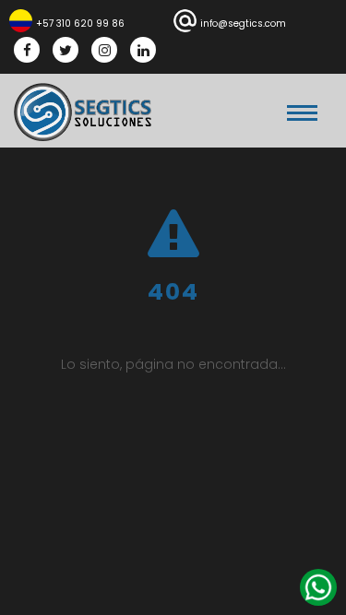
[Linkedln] (143, 50)
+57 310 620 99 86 (80, 23)
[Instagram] (104, 50)
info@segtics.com (243, 23)
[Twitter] (65, 50)
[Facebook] (27, 50)
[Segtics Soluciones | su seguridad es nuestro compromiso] (83, 112)
